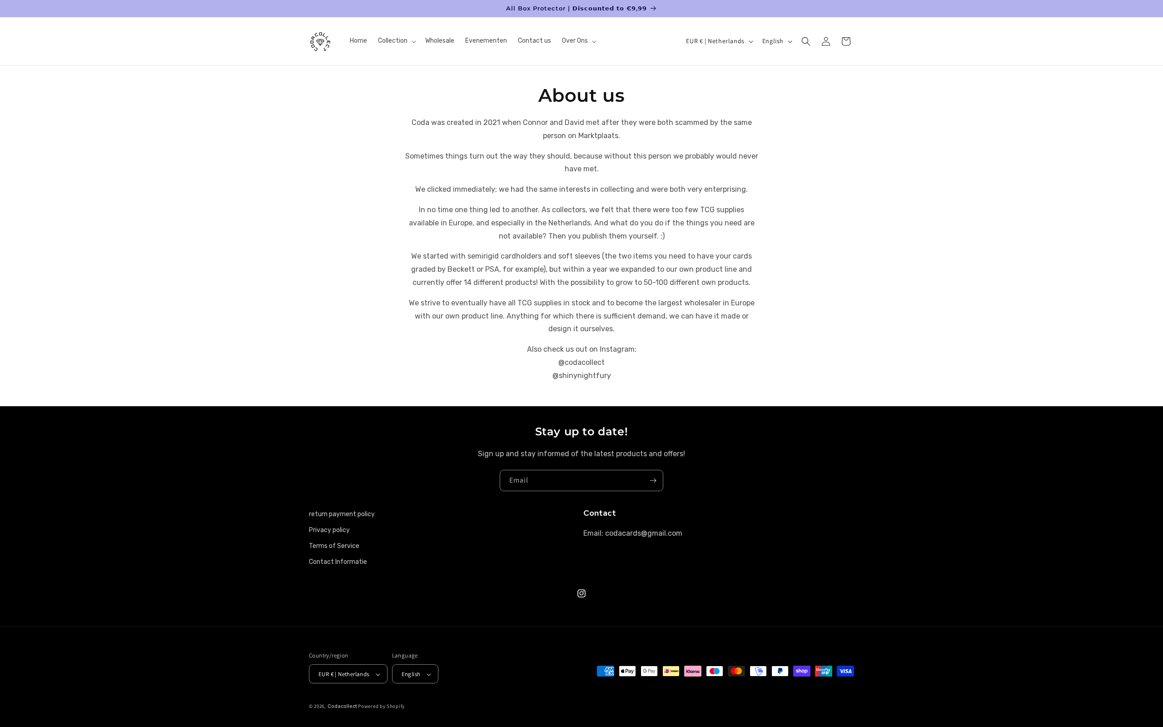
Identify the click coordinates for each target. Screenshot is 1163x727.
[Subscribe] (653, 480)
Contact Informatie (338, 562)
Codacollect (342, 706)
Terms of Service (334, 546)
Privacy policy (329, 530)
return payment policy (342, 514)
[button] (396, 40)
